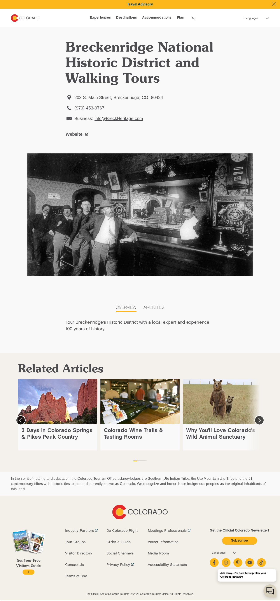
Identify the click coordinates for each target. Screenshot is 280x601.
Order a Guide (119, 542)
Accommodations (156, 17)
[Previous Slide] (21, 420)
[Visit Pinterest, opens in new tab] (237, 562)
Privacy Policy (118, 564)
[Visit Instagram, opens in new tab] (226, 562)
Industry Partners (79, 530)
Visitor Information (163, 542)
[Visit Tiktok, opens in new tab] (261, 562)
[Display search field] (194, 18)
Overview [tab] (126, 307)
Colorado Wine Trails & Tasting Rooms (133, 433)
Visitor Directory (78, 553)
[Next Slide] (259, 420)
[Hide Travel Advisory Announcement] (274, 4)
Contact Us (74, 564)
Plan (180, 17)
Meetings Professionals (167, 530)
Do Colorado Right (122, 530)
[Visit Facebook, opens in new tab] (214, 562)
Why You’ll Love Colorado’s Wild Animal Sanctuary (220, 433)
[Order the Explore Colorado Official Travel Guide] (28, 572)
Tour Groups (75, 542)
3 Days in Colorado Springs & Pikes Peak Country (57, 433)
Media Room (158, 553)
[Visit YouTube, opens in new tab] (249, 562)
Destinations (126, 17)
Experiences (100, 17)
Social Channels (120, 553)
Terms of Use (76, 576)
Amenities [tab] (154, 307)
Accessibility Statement (167, 564)
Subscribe (239, 540)
